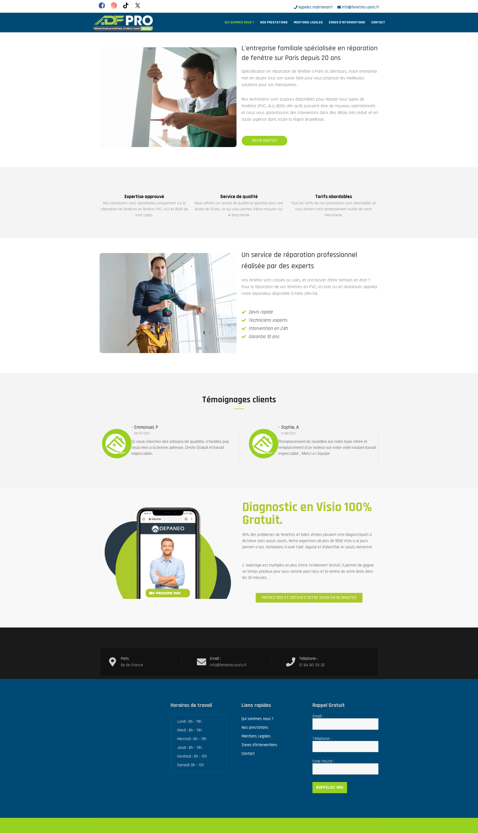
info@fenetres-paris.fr (360, 7)
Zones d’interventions (347, 22)
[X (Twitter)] (138, 5)
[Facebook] (102, 5)
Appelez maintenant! (316, 7)
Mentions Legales (308, 22)
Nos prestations (274, 22)
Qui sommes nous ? (239, 22)
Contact (378, 22)
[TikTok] (126, 5)
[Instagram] (114, 5)
